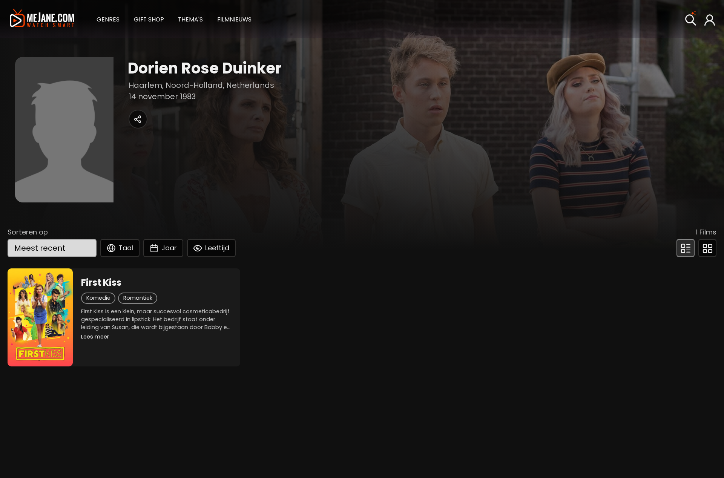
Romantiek (137, 298)
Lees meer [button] (95, 336)
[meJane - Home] (41, 19)
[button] (108, 18)
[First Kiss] (40, 317)
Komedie (98, 298)
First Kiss (101, 283)
